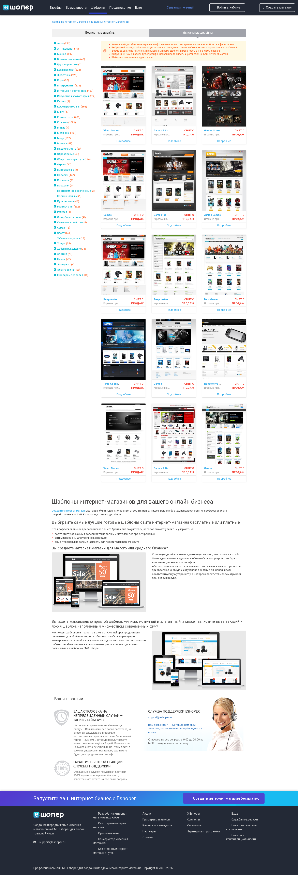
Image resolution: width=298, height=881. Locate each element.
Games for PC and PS (166, 215)
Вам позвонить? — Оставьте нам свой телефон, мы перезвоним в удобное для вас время (175, 728)
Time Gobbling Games (116, 383)
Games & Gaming (164, 468)
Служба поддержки (245, 819)
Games (107, 215)
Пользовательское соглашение (241, 827)
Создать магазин (279, 7)
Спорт (61, 232)
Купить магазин (108, 833)
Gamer (208, 468)
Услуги (61, 243)
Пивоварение (65, 169)
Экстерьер (64, 264)
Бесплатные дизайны (100, 32)
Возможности (76, 8)
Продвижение (120, 8)
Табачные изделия (68, 238)
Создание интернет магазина (70, 21)
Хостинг (62, 253)
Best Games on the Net (218, 299)
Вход (235, 813)
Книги (60, 111)
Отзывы (148, 837)
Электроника (65, 269)
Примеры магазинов (156, 819)
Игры (60, 80)
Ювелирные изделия (70, 275)
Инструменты (65, 85)
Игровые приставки (114, 134)
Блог (138, 8)
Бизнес (61, 53)
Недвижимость (66, 148)
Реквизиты (194, 825)
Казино (61, 101)
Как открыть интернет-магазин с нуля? (111, 850)
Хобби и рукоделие (69, 248)
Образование (65, 153)
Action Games (212, 215)
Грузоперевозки (67, 64)
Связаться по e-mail (180, 7)
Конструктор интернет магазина (110, 841)
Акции (147, 813)
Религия (62, 211)
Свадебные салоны (69, 217)
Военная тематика (68, 59)
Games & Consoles (165, 130)
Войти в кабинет (229, 7)
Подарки (62, 175)
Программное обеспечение (74, 190)
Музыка (62, 143)
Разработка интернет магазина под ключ (110, 815)
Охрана (61, 164)
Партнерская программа (203, 831)
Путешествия (65, 201)
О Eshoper (193, 813)
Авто (60, 43)
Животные (64, 75)
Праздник (63, 185)
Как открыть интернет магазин (110, 825)
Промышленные (67, 196)
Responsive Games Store (118, 299)
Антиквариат (65, 48)
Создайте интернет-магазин (69, 510)
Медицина (63, 132)
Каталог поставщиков (157, 825)
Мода (60, 138)
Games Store (212, 130)
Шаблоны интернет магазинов (110, 21)
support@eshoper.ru (160, 717)
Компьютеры (65, 117)
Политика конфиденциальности (241, 837)
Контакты (193, 819)
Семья (61, 227)
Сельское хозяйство (70, 222)
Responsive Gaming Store (219, 383)
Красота (62, 122)
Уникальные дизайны (198, 32)
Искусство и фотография (73, 96)
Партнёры (149, 831)
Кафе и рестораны (68, 106)
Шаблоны (98, 8)
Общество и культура (70, 159)
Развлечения (65, 206)
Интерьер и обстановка (72, 90)
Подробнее (124, 141)
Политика (63, 180)
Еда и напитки (65, 69)
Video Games (111, 130)
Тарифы (56, 8)
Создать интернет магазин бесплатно (226, 798)
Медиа (61, 127)
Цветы (61, 259)
